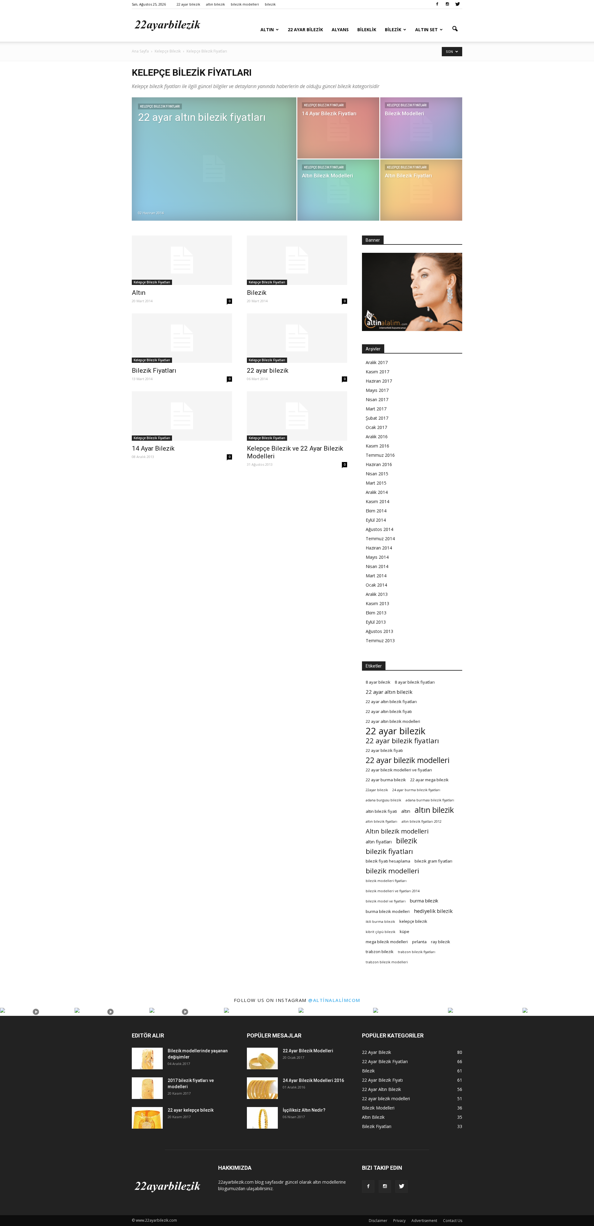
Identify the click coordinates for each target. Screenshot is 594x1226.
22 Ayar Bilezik (305, 29)
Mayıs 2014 (377, 557)
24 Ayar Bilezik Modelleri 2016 (313, 1080)
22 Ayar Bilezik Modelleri (308, 1050)
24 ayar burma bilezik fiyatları (416, 790)
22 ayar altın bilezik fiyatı (389, 711)
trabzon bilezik (380, 951)
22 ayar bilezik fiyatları (402, 740)
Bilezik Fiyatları (154, 370)
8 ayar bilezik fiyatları (415, 682)
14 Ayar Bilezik (153, 448)
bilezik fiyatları (389, 851)
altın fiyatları (379, 841)
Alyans (340, 29)
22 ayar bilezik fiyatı (384, 750)
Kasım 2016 (377, 446)
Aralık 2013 (377, 594)
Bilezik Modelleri (378, 1108)
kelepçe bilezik (413, 921)
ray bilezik (440, 941)
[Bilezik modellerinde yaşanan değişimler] (147, 1058)
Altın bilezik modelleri (397, 831)
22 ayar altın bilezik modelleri (393, 721)
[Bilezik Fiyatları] (182, 338)
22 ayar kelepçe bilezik (190, 1110)
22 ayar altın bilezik (389, 692)
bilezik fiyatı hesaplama (388, 861)
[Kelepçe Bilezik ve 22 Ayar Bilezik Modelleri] (297, 416)
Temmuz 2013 (380, 640)
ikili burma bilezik (380, 921)
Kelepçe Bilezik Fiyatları (160, 106)
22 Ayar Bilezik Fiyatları (385, 1061)
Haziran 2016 (379, 464)
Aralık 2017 (377, 362)
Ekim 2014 (376, 511)
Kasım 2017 (377, 372)
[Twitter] (457, 4)
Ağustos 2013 (379, 631)
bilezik (270, 4)
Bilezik (393, 29)
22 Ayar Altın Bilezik (381, 1089)
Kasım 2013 (377, 603)
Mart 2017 (376, 409)
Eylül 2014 (376, 520)
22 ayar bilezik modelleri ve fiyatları (399, 770)
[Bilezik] (297, 260)
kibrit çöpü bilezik (380, 932)
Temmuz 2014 (380, 538)
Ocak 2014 (376, 585)
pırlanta (419, 941)
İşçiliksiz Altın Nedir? (304, 1110)
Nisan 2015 (377, 474)
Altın (267, 29)
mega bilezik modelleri (387, 941)
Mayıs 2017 (377, 390)
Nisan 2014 (377, 566)
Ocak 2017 (376, 427)
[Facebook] (437, 4)
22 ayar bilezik (188, 4)
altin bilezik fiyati (381, 811)
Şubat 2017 (377, 418)
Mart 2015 (376, 483)
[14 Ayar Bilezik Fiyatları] (338, 128)
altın (405, 811)
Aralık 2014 (377, 492)
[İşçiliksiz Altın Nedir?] (262, 1118)
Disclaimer (378, 1220)
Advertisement (424, 1220)
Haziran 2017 (379, 381)
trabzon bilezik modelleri (387, 962)
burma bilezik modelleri (388, 911)
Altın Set (426, 29)
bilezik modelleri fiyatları (386, 881)
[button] (454, 29)
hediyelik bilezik (433, 911)
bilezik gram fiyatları (433, 861)
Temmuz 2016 (380, 455)
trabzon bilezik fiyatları (416, 952)
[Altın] (182, 260)
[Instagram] (447, 4)
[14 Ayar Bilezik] (182, 416)
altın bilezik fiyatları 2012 (421, 821)
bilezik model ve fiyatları (386, 901)
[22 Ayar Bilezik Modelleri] (262, 1058)
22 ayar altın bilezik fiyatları (391, 701)
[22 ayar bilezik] (297, 338)
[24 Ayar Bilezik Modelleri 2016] (262, 1088)
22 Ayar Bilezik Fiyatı (382, 1080)
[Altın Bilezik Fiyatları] (421, 190)
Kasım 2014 (377, 501)
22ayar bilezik (377, 790)
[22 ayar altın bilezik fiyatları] (214, 168)
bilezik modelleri (245, 4)
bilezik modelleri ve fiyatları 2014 (393, 891)
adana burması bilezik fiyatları (430, 800)
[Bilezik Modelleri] (421, 128)
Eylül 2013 (376, 622)
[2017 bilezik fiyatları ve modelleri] (147, 1088)
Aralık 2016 (377, 436)
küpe (404, 931)
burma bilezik (424, 900)
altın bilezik (215, 4)
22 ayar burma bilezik (386, 780)
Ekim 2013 (376, 613)
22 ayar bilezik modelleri (408, 760)
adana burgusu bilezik (383, 800)
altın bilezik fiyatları (381, 821)
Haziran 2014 (379, 548)
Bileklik (366, 29)
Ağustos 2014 (379, 529)
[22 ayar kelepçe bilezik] (147, 1118)
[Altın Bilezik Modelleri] (338, 190)
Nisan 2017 (377, 399)
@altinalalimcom (334, 1000)
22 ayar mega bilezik (429, 780)
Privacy (399, 1220)
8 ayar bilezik (378, 682)
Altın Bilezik (373, 1117)
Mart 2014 (376, 576)
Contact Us (452, 1220)
